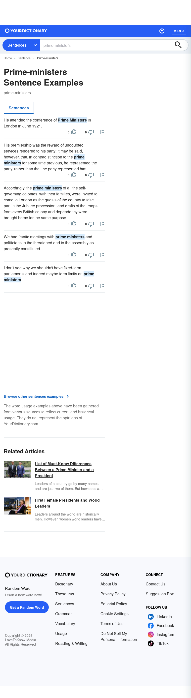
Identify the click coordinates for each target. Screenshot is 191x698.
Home (8, 58)
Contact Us (155, 584)
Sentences (16, 45)
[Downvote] (91, 132)
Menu (179, 31)
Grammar (63, 613)
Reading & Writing (71, 643)
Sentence (24, 58)
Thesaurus (64, 594)
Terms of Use (112, 623)
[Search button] (180, 45)
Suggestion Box (160, 594)
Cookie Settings (114, 613)
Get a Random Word (27, 607)
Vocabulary (65, 623)
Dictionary (64, 584)
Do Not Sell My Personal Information (118, 636)
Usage (61, 633)
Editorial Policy (113, 604)
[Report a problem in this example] (102, 132)
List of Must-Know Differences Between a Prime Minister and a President (64, 469)
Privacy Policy (113, 594)
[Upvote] (74, 132)
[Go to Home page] (26, 31)
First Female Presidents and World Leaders (67, 503)
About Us (108, 584)
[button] (162, 31)
